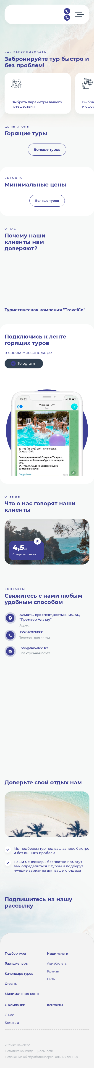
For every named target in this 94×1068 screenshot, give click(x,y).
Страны (11, 984)
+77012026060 (67, 11)
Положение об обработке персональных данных (41, 1057)
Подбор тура (15, 953)
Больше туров (47, 149)
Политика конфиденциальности (29, 1051)
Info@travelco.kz (33, 648)
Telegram (26, 363)
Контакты (55, 1005)
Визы (51, 979)
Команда (12, 1023)
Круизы (53, 971)
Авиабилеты (57, 963)
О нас (9, 1015)
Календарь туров (19, 974)
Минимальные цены (22, 994)
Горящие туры (17, 963)
